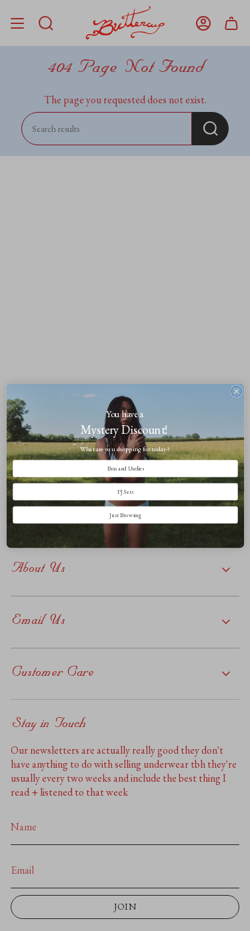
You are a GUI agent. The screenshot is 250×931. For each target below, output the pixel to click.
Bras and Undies (125, 468)
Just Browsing (125, 514)
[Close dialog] (236, 391)
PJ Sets (125, 491)
